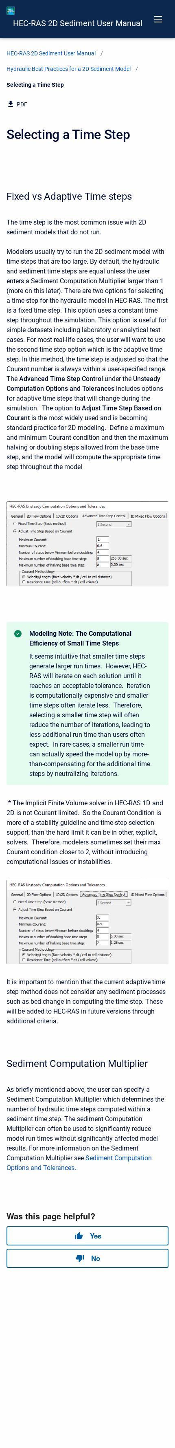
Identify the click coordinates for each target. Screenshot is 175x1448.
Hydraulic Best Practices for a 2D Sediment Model (69, 69)
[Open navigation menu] (158, 19)
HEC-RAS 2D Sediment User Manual (77, 23)
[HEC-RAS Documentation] (11, 11)
